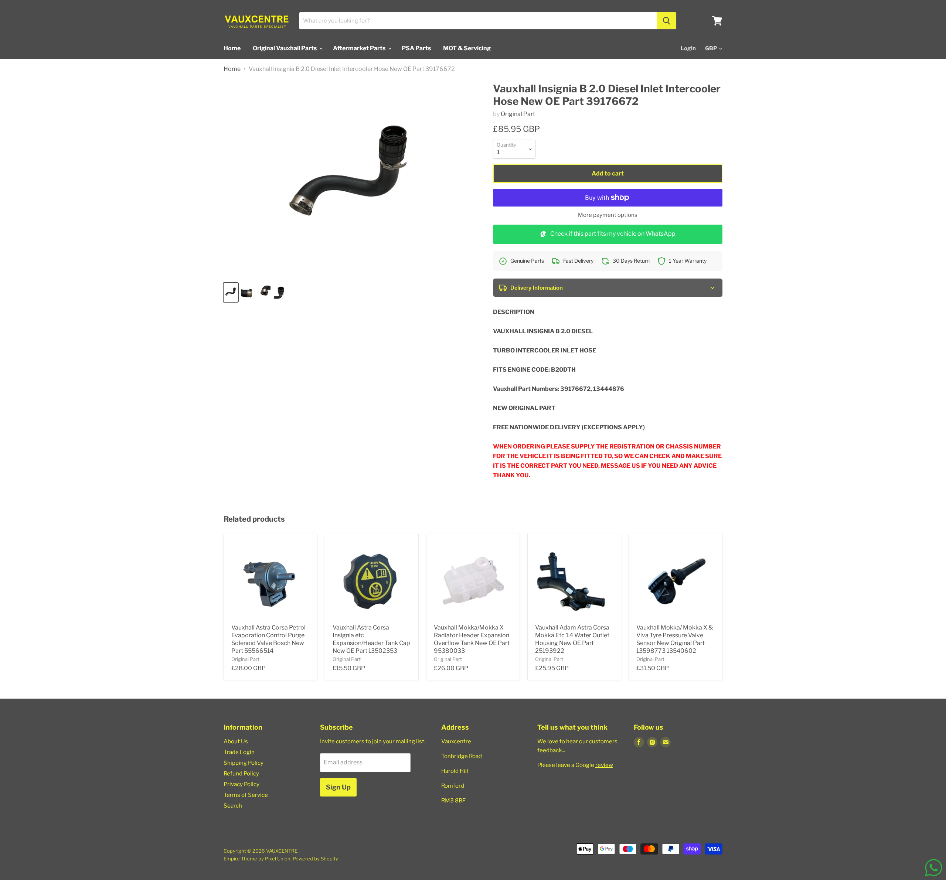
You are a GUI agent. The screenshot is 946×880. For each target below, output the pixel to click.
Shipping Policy (243, 763)
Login (688, 48)
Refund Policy (241, 773)
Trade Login (239, 752)
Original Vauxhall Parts (285, 48)
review (604, 765)
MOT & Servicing (467, 48)
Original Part (518, 113)
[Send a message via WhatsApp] (933, 867)
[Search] (666, 20)
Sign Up (338, 787)
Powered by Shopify (315, 859)
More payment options (607, 215)
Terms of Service (246, 795)
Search (233, 805)
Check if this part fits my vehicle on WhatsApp (613, 233)
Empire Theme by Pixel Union (257, 859)
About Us (236, 741)
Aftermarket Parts (360, 48)
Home (232, 48)
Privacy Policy (241, 784)
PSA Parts (416, 48)
